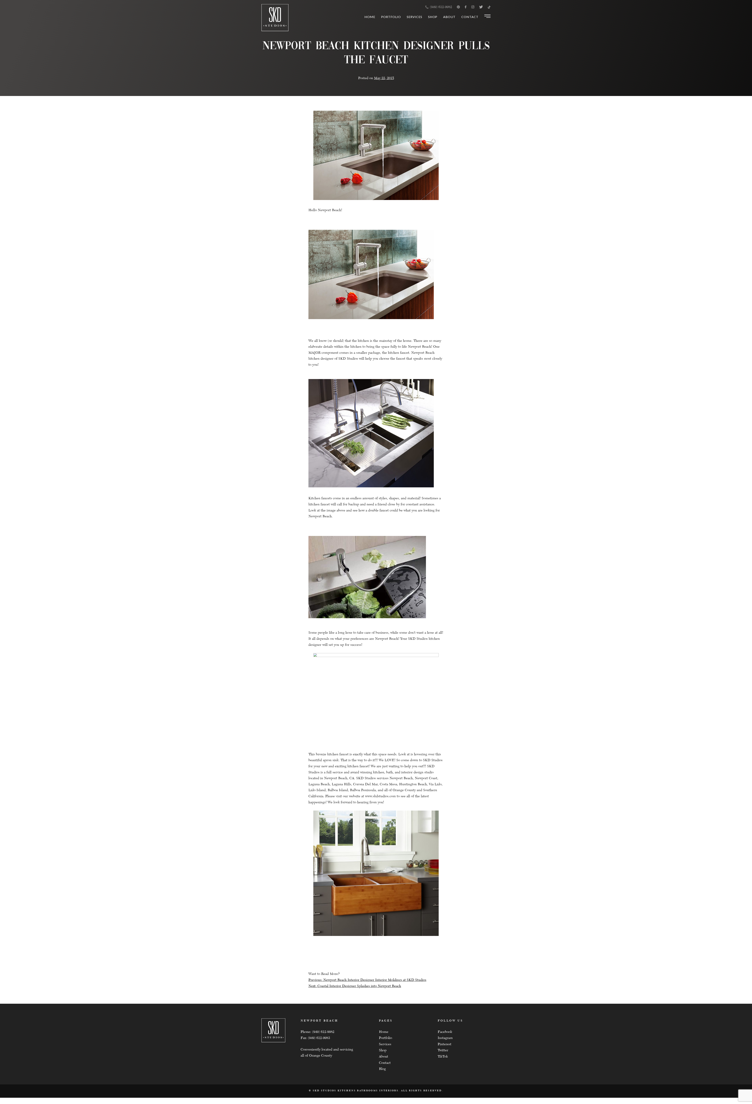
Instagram (445, 1038)
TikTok (443, 1056)
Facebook (445, 1032)
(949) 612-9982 (441, 7)
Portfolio (391, 17)
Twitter (443, 1050)
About (449, 17)
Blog (382, 1069)
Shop (432, 17)
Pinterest (444, 1044)
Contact (469, 17)
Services (414, 17)
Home (369, 17)
